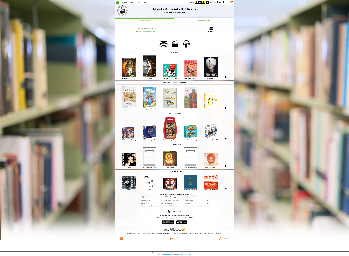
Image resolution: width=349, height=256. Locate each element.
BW (200, 2)
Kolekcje (155, 31)
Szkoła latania (144, 202)
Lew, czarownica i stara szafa (147, 199)
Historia (132, 2)
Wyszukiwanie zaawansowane (144, 31)
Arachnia (188, 203)
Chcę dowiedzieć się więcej (166, 254)
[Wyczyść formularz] (207, 31)
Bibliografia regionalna (204, 20)
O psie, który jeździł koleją (146, 205)
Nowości (124, 2)
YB (204, 2)
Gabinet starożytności (145, 200)
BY (207, 2)
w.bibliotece (165, 233)
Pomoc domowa (189, 200)
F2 (225, 2)
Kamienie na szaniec (168, 203)
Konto (145, 2)
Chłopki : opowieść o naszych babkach (172, 200)
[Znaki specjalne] (211, 31)
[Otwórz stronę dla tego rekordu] (129, 68)
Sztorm (187, 202)
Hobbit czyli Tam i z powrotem (170, 202)
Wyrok (187, 199)
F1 (220, 2)
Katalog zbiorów (145, 20)
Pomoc (139, 2)
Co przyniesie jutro (190, 205)
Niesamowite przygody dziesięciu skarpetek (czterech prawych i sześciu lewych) (180, 205)
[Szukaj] (211, 28)
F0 (217, 2)
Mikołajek (143, 203)
